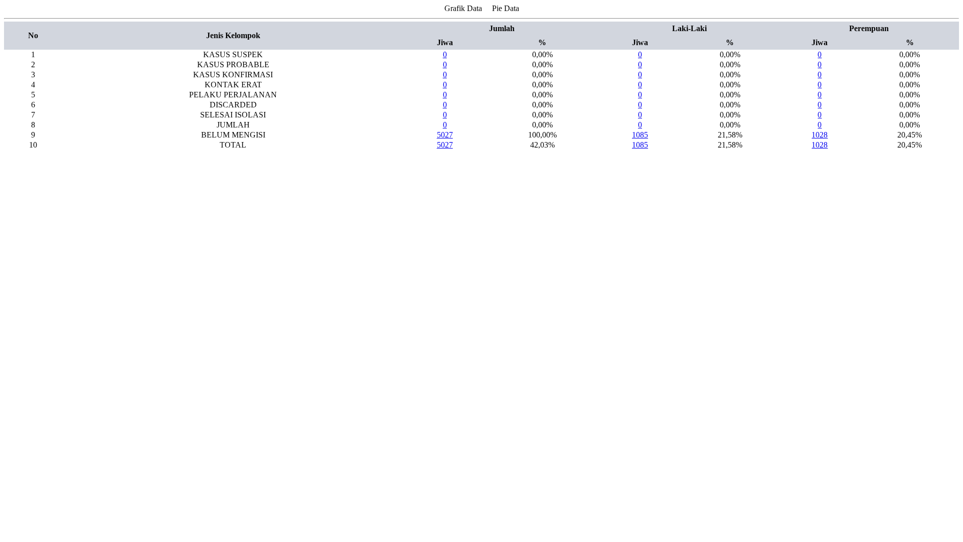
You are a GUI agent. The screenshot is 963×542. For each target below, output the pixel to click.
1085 (640, 134)
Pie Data (505, 8)
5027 (445, 134)
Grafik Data (463, 8)
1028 (820, 134)
